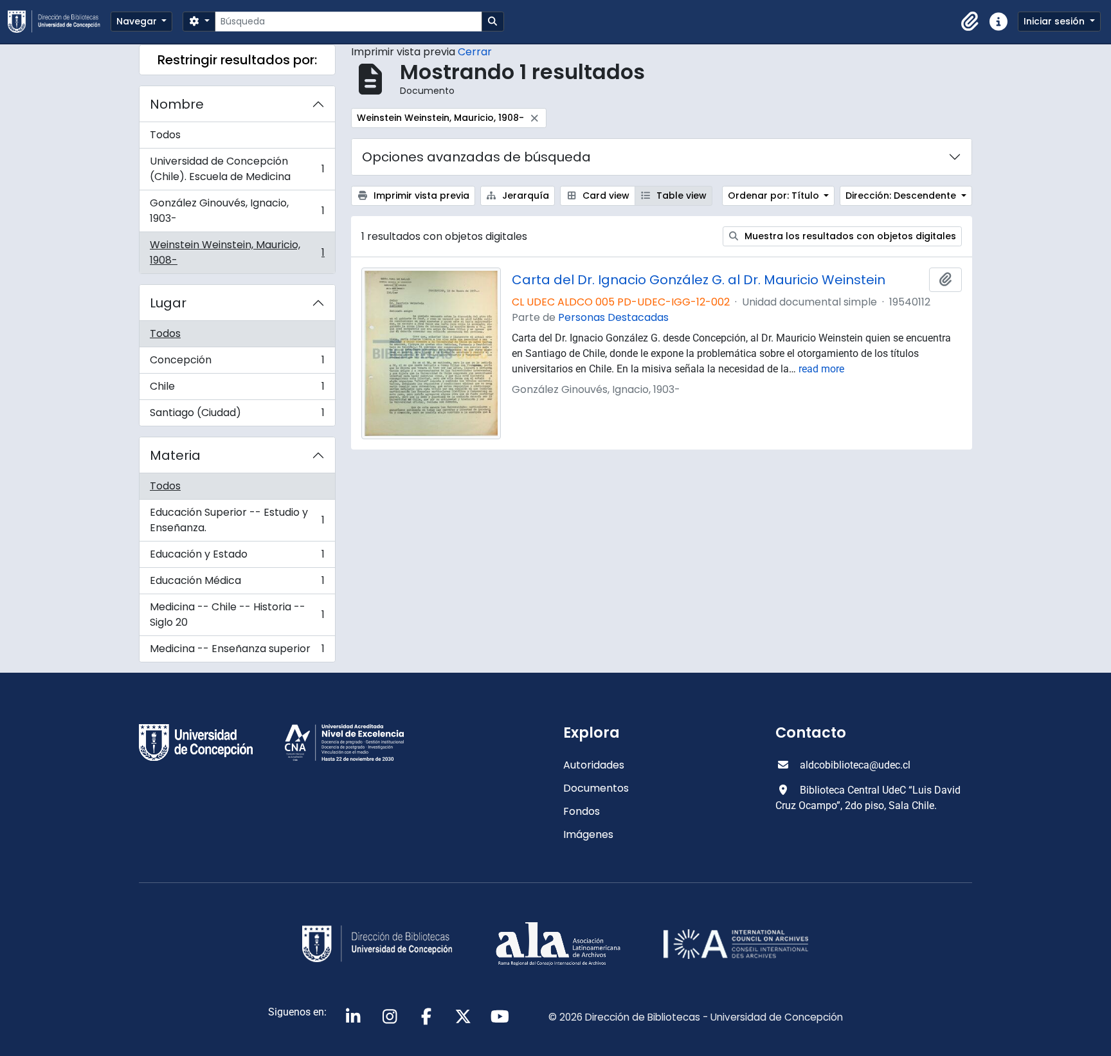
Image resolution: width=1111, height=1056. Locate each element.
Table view (680, 195)
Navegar (137, 21)
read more (821, 369)
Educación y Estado (237, 557)
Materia (175, 455)
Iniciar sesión (1055, 21)
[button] (970, 22)
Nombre (177, 104)
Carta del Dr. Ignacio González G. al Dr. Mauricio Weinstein (698, 279)
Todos (165, 134)
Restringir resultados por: (237, 60)
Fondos (581, 811)
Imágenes (588, 834)
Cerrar (475, 51)
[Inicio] (59, 21)
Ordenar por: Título (775, 195)
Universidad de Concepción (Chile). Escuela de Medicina (237, 169)
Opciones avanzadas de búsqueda (476, 157)
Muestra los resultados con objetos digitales (849, 236)
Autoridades (593, 765)
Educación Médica (237, 583)
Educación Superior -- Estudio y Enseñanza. (237, 520)
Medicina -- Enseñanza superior (237, 651)
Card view (604, 195)
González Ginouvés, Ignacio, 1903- (237, 211)
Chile (237, 389)
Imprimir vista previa (420, 195)
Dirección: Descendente (902, 195)
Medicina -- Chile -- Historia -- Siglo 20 (237, 614)
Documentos (596, 788)
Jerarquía (524, 195)
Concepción (237, 363)
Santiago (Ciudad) (237, 415)
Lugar (168, 303)
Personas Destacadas (613, 317)
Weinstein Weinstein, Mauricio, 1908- (237, 252)
